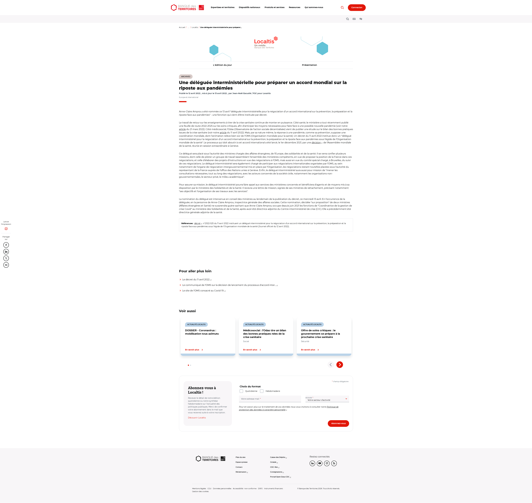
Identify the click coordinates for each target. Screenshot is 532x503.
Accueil (182, 27)
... (188, 27)
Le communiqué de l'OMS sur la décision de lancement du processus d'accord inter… (229, 285)
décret (197, 223)
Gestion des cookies (200, 491)
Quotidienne (251, 391)
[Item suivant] (339, 364)
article (182, 129)
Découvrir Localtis (197, 417)
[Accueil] (187, 7)
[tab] (188, 365)
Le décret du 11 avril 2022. (196, 279)
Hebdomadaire (273, 391)
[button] (222, 7)
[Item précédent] (331, 364)
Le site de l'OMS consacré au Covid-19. (203, 290)
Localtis (195, 27)
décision (316, 142)
